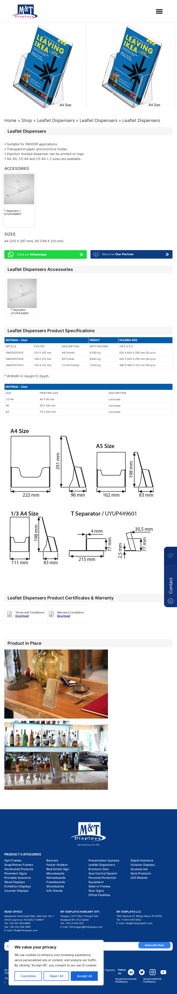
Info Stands (54, 890)
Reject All (56, 976)
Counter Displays (16, 890)
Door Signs (96, 890)
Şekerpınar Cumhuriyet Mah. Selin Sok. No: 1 (29, 916)
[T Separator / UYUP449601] (19, 189)
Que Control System (102, 873)
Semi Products (141, 873)
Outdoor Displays (143, 864)
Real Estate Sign (57, 869)
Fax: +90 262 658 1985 (17, 926)
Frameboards (55, 882)
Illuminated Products (18, 869)
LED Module (139, 877)
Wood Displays (14, 882)
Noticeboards (56, 877)
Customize (28, 976)
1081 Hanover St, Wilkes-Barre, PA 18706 (139, 916)
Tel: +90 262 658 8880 (17, 923)
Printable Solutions (17, 877)
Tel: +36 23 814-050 (72, 923)
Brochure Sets (98, 869)
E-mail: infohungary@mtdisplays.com (81, 926)
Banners (52, 860)
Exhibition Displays (17, 886)
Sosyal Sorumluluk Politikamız (126, 980)
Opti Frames (12, 860)
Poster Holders (57, 864)
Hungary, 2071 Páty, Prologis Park (79, 916)
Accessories (139, 869)
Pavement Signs (15, 873)
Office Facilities (99, 895)
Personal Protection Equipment (102, 880)
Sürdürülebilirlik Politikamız (152, 980)
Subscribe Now (154, 945)
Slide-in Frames (99, 886)
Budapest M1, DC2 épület (74, 919)
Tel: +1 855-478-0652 (129, 919)
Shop (26, 120)
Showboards (55, 886)
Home (10, 120)
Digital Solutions (142, 860)
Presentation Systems (104, 860)
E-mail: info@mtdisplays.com (21, 930)
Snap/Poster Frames (18, 864)
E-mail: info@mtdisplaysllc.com (134, 923)
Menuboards (55, 873)
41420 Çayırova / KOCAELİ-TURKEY (24, 919)
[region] (56, 962)
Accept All (84, 976)
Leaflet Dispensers (56, 120)
